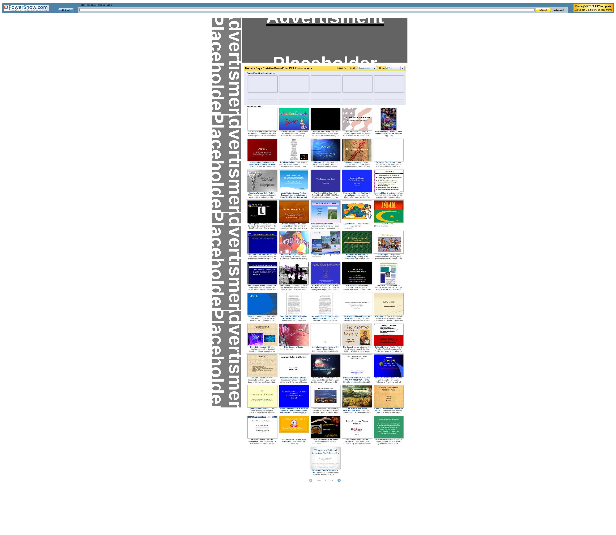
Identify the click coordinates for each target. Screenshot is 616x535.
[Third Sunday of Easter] (294, 345)
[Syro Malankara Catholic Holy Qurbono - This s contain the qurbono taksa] (294, 432)
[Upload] (66, 10)
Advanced (559, 10)
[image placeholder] (257, 83)
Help (82, 5)
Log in (109, 5)
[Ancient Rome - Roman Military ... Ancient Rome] (357, 222)
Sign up (101, 5)
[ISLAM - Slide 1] (389, 222)
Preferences (91, 5)
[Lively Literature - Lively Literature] (325, 253)
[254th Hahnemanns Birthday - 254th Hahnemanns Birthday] (325, 438)
